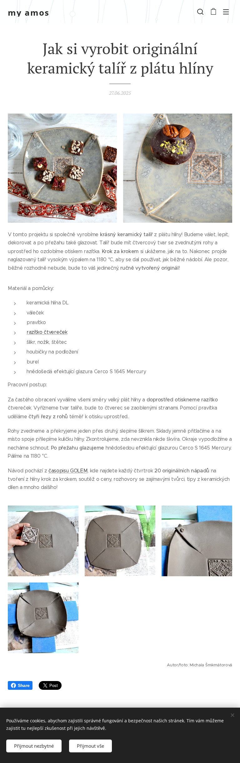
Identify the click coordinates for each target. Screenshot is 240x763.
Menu (226, 11)
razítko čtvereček (47, 332)
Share (23, 685)
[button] (200, 11)
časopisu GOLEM (68, 471)
